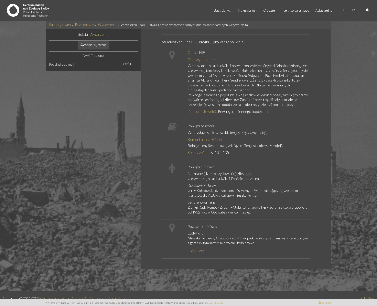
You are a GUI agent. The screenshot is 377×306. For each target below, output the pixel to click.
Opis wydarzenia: (201, 59)
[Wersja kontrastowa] (368, 10)
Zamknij (326, 302)
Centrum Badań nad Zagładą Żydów (67, 298)
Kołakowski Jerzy (202, 185)
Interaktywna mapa (295, 10)
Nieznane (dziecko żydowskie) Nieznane (220, 173)
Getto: (193, 52)
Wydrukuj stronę (95, 45)
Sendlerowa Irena (202, 202)
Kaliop (369, 298)
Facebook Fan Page (110, 298)
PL (344, 10)
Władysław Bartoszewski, (227, 132)
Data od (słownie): (202, 111)
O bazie (269, 10)
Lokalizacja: (197, 250)
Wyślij (127, 63)
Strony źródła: (199, 152)
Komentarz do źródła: (205, 139)
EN (354, 10)
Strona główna (60, 24)
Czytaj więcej (216, 302)
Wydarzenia (107, 24)
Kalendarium (247, 10)
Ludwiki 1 (196, 233)
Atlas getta (323, 10)
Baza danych (223, 10)
